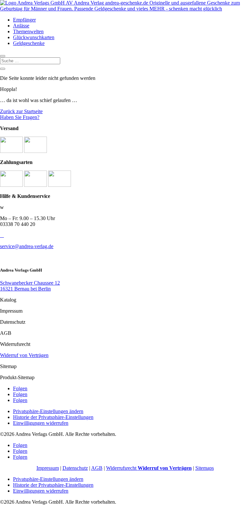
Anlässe (21, 25)
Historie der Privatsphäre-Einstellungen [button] (53, 417)
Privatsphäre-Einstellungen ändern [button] (48, 411)
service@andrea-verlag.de (26, 246)
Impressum (47, 468)
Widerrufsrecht (149, 468)
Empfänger (24, 19)
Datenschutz (75, 468)
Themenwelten (28, 31)
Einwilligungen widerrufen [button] (40, 423)
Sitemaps (204, 468)
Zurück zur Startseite (21, 111)
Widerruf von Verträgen (24, 355)
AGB (97, 468)
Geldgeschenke (29, 43)
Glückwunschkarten (33, 37)
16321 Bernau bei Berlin (25, 288)
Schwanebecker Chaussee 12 (30, 283)
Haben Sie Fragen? (19, 117)
